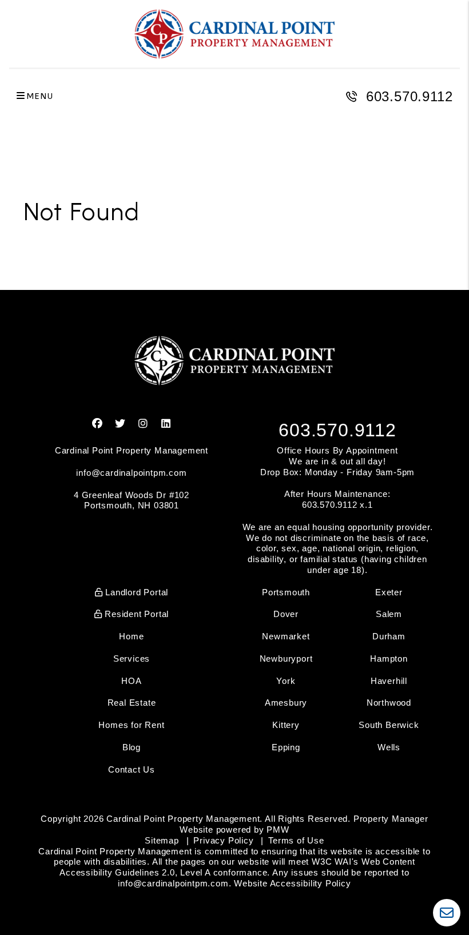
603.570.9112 (409, 96)
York (285, 681)
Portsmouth (286, 592)
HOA (131, 681)
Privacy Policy (223, 840)
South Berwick (389, 725)
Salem (389, 614)
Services (131, 658)
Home (131, 636)
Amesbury (286, 702)
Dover (286, 614)
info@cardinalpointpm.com (131, 473)
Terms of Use (296, 840)
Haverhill (389, 681)
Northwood (389, 702)
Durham (389, 636)
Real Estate (132, 702)
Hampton (389, 658)
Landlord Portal (136, 592)
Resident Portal (135, 614)
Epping (286, 747)
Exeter (389, 592)
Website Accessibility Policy (292, 883)
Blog (131, 747)
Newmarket (285, 636)
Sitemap (162, 840)
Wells (388, 747)
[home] (234, 34)
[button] (98, 424)
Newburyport (286, 658)
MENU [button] (39, 96)
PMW (278, 829)
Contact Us (131, 769)
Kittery (286, 725)
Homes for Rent (131, 725)
